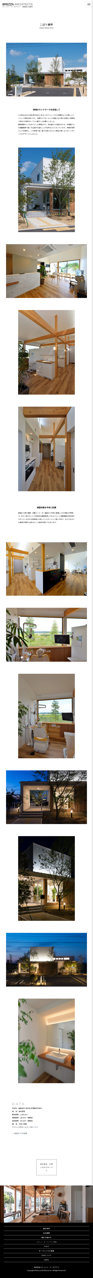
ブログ (46, 1246)
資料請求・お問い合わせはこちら (46, 1167)
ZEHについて (46, 1255)
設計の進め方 (46, 1237)
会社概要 (46, 1233)
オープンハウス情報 (46, 1251)
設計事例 (46, 1228)
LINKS (46, 1260)
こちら (35, 1127)
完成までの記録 (20, 1133)
